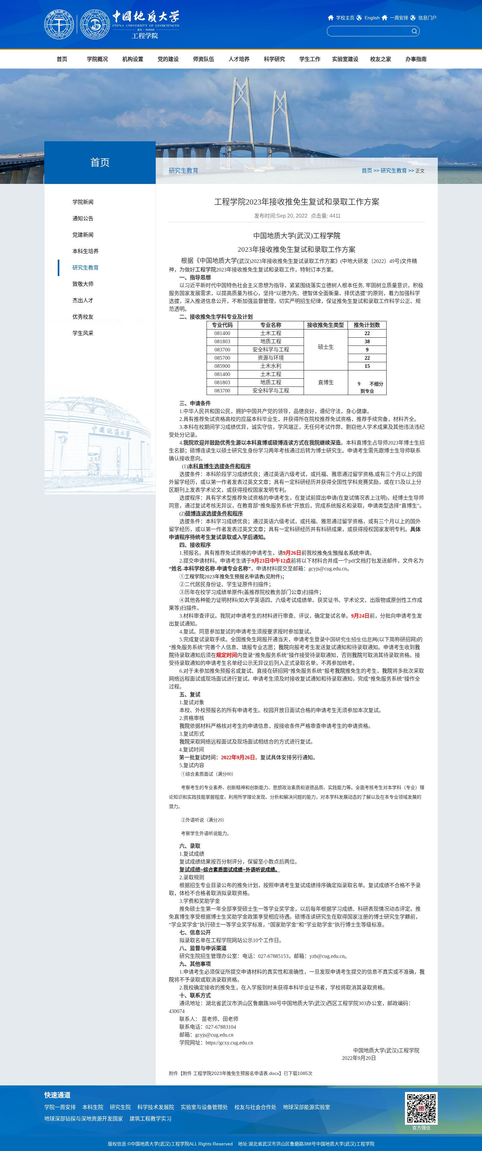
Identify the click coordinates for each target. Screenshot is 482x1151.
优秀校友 (82, 317)
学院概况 (97, 59)
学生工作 (309, 59)
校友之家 (380, 59)
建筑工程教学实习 (150, 1118)
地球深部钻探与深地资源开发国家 (83, 1118)
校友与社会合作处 (255, 1107)
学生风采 (82, 333)
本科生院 (92, 1107)
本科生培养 (85, 251)
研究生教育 (85, 267)
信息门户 (427, 17)
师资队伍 (203, 59)
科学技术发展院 (155, 1107)
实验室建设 (345, 59)
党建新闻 (82, 235)
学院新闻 (82, 202)
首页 (62, 59)
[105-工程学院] (133, 24)
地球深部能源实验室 (306, 1107)
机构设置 (132, 59)
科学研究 (274, 59)
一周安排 (399, 17)
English (372, 17)
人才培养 (239, 59)
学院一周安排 (60, 1107)
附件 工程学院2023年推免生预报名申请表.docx (231, 1073)
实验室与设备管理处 (204, 1107)
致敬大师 (82, 284)
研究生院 (120, 1107)
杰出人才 (82, 300)
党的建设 (168, 59)
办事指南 (416, 59)
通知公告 (82, 218)
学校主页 (345, 17)
